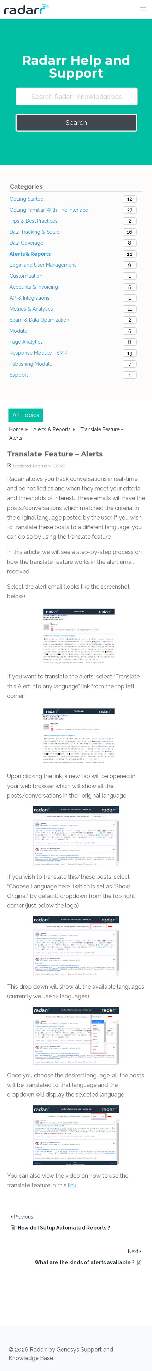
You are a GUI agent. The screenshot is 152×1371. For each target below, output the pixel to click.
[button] (143, 9)
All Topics (25, 415)
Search (76, 122)
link (72, 1185)
